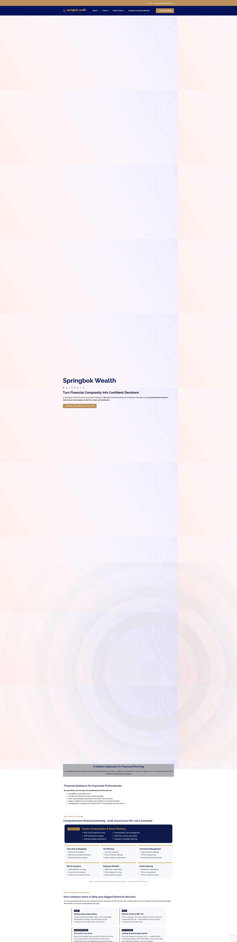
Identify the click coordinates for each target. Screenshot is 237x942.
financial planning (113, 397)
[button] (99, 10)
